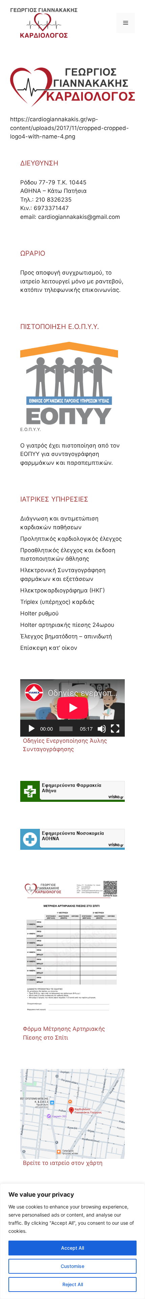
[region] (72, 1241)
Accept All (72, 1248)
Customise (72, 1266)
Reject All (72, 1284)
